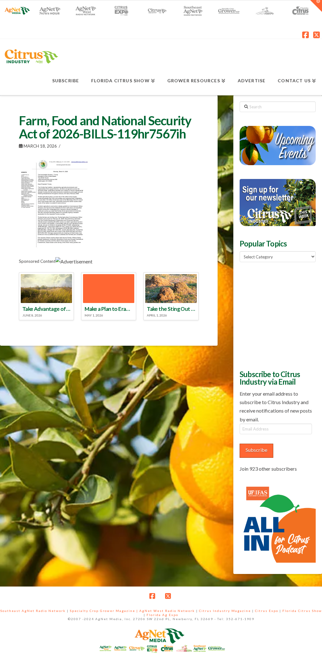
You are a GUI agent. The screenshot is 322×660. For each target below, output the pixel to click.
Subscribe (256, 450)
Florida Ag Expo (162, 615)
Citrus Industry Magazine (225, 611)
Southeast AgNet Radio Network (33, 611)
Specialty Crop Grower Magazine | (104, 611)
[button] (316, 6)
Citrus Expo (266, 611)
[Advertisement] (281, 315)
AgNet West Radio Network (167, 611)
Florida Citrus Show (302, 611)
